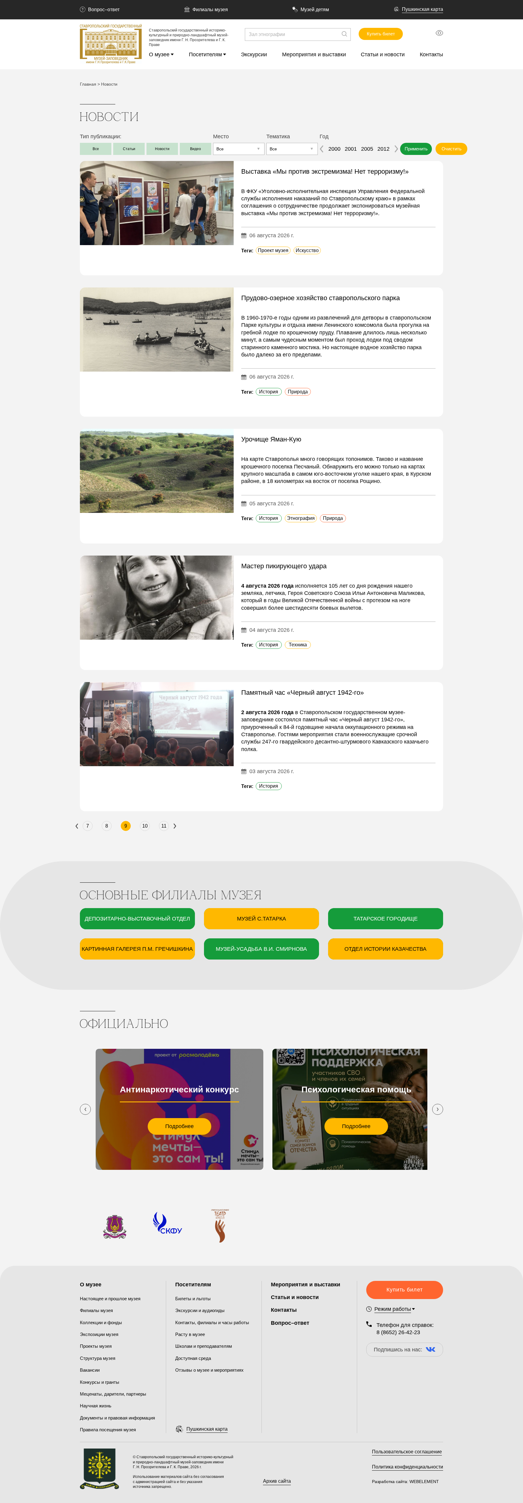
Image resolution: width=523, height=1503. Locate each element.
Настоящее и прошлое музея (110, 1298)
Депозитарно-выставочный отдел (137, 919)
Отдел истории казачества (385, 949)
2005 (367, 149)
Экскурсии (254, 54)
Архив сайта (277, 1481)
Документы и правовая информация (117, 1417)
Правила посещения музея (108, 1429)
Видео (195, 149)
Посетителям (205, 54)
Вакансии (90, 1370)
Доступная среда (193, 1358)
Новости (162, 149)
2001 (351, 149)
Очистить (452, 148)
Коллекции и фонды (101, 1322)
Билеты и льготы (193, 1298)
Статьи (129, 149)
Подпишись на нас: (398, 1350)
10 (145, 826)
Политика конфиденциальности (407, 1466)
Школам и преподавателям (203, 1346)
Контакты (431, 54)
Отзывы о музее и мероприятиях (209, 1370)
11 (163, 826)
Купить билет (381, 33)
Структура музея (97, 1358)
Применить (416, 148)
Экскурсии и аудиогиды (200, 1310)
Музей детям (315, 9)
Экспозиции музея (99, 1334)
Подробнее (179, 1126)
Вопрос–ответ (104, 9)
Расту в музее (190, 1334)
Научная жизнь (95, 1405)
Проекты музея (96, 1346)
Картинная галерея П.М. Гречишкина (137, 949)
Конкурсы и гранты (99, 1382)
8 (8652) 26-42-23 (398, 1332)
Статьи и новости (383, 54)
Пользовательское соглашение (407, 1451)
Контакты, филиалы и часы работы (212, 1322)
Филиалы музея (210, 9)
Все (96, 149)
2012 (383, 149)
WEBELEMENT (423, 1481)
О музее (159, 54)
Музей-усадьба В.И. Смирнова (261, 949)
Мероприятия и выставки (314, 54)
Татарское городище (386, 919)
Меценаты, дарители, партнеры (113, 1393)
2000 (334, 149)
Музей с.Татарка (261, 919)
